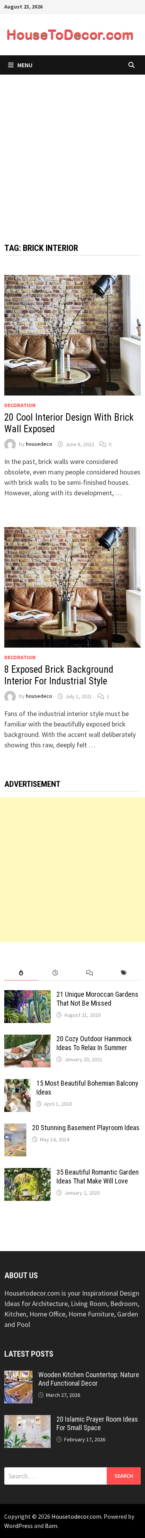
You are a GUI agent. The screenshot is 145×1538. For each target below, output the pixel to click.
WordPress (18, 1525)
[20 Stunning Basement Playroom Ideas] (15, 1128)
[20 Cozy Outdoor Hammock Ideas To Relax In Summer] (27, 1039)
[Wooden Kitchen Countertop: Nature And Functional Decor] (18, 1375)
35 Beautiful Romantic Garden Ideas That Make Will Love (97, 1176)
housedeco (39, 444)
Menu (24, 65)
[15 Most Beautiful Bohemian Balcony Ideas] (17, 1084)
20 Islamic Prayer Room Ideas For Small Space (97, 1423)
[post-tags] (124, 972)
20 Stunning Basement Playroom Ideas (86, 1128)
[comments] (90, 972)
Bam (51, 1525)
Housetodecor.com (76, 1516)
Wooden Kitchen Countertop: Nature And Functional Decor (88, 1379)
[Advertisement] (72, 150)
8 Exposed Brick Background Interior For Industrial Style (58, 675)
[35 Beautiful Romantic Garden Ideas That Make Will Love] (27, 1173)
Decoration (20, 405)
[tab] (21, 972)
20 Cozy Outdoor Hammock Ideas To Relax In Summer (94, 1043)
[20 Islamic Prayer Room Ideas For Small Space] (27, 1420)
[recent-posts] (55, 972)
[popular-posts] (21, 972)
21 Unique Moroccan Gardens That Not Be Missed (97, 998)
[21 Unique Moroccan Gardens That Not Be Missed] (27, 995)
